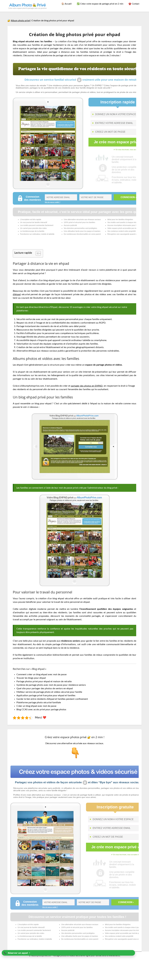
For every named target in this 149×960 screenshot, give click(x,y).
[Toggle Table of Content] (36, 253)
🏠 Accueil (66, 4)
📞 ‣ (17, 952)
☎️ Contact (133, 4)
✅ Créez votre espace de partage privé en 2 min (100, 4)
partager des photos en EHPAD (87, 386)
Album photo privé (20, 20)
